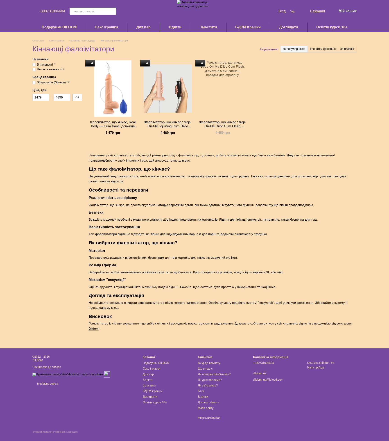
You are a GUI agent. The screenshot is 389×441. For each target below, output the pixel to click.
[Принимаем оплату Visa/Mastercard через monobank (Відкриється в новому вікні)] (67, 374)
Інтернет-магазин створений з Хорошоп (55, 431)
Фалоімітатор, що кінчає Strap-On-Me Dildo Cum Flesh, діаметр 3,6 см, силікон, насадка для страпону (222, 128)
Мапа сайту (206, 408)
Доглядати (288, 27)
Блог (201, 391)
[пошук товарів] (112, 11)
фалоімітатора (127, 176)
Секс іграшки (106, 27)
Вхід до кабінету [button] (209, 363)
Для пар (143, 27)
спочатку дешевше (323, 48)
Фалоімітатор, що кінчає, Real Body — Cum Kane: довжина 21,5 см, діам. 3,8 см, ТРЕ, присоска (113, 128)
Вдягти (175, 27)
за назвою (347, 48)
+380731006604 (52, 11)
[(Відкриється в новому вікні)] (107, 374)
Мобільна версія (47, 383)
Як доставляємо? (210, 380)
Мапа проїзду (315, 367)
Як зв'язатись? (208, 385)
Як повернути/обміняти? (214, 374)
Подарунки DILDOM (59, 27)
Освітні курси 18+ (331, 27)
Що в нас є (205, 368)
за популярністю (294, 48)
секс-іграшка (267, 176)
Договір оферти (208, 402)
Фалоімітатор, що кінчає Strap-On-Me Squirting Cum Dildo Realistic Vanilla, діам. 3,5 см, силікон (167, 128)
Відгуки (203, 396)
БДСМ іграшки (248, 27)
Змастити (208, 27)
